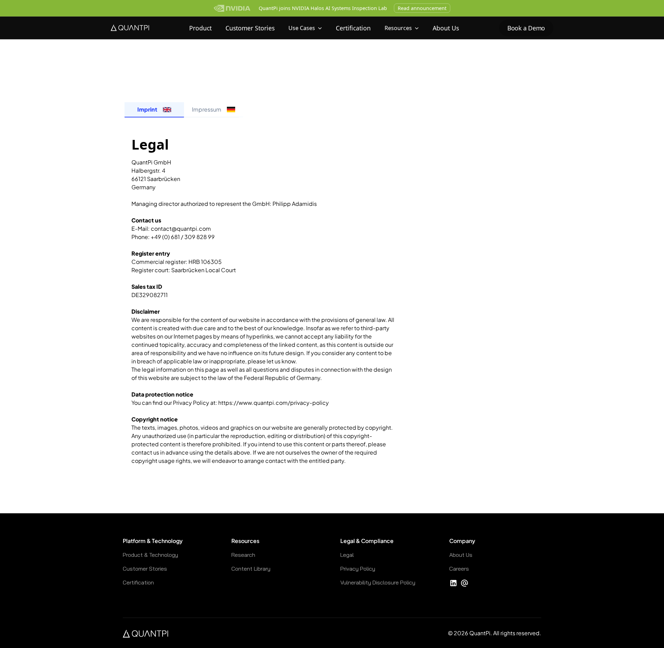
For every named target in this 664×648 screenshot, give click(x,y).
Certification (353, 28)
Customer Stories (250, 28)
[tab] (154, 109)
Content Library (250, 568)
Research (243, 554)
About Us (446, 28)
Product (200, 28)
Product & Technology (150, 554)
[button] (305, 28)
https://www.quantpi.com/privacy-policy (273, 402)
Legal (347, 554)
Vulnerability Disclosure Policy (377, 582)
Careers (459, 568)
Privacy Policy (357, 568)
